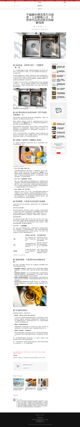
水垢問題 (36, 352)
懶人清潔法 (21, 352)
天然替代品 (25, 352)
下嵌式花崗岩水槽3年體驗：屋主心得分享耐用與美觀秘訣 (61, 137)
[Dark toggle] (65, 5)
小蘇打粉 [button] (42, 172)
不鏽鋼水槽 (17, 352)
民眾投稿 (65, 2)
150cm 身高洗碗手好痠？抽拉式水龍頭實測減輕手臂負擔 (61, 71)
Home (15, 2)
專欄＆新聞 (39, 2)
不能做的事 (15, 353)
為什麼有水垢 (19, 353)
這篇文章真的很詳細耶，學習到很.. (53, 0)
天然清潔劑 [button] (24, 225)
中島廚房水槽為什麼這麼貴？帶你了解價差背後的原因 (61, 97)
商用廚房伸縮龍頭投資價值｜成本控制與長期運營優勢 (61, 93)
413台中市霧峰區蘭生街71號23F (40, 421)
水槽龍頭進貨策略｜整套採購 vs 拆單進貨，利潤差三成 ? (61, 67)
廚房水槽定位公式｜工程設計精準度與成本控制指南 (61, 124)
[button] (14, 5)
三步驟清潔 (32, 352)
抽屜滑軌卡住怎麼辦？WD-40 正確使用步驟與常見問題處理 (30, 389)
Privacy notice (42, 424)
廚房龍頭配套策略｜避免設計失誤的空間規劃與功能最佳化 (61, 84)
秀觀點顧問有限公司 (40, 417)
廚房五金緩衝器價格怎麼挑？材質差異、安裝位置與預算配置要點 (42, 389)
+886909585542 (39, 418)
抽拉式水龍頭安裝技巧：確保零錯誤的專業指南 (61, 76)
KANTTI (40, 5)
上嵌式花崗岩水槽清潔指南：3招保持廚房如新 (60, 128)
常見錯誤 (39, 352)
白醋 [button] (22, 178)
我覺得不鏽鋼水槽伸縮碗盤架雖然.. (13, 0)
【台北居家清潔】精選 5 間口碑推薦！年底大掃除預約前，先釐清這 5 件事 (18, 389)
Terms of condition (49, 424)
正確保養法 (43, 352)
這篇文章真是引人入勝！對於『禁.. (63, 0)
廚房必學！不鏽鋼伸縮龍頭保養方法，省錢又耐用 (61, 89)
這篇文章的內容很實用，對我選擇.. (73, 0)
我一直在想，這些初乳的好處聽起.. (23, 0)
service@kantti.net (40, 420)
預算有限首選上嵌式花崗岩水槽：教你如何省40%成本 (61, 133)
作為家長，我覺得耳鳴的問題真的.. (33, 0)
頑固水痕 (28, 352)
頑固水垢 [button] (25, 122)
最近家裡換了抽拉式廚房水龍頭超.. (43, 0)
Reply (21, 399)
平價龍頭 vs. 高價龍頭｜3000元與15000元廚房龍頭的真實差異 (61, 80)
